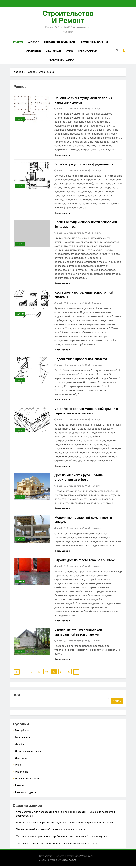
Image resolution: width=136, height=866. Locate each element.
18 (39, 672)
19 (46, 672)
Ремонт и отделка (61, 59)
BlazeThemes (69, 859)
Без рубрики (22, 730)
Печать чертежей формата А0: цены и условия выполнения (51, 829)
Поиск (17, 695)
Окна (69, 50)
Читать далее (61, 155)
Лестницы (53, 50)
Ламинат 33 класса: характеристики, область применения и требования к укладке (64, 822)
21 (61, 672)
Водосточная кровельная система (80, 359)
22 (69, 672)
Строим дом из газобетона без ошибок (84, 560)
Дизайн (33, 41)
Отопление (33, 50)
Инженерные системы (60, 41)
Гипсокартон (87, 50)
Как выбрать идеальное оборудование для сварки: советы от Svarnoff (57, 843)
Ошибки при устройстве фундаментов (83, 164)
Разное (18, 41)
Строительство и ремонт (68, 17)
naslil (59, 108)
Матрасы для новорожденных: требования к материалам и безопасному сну (61, 836)
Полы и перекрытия (95, 41)
